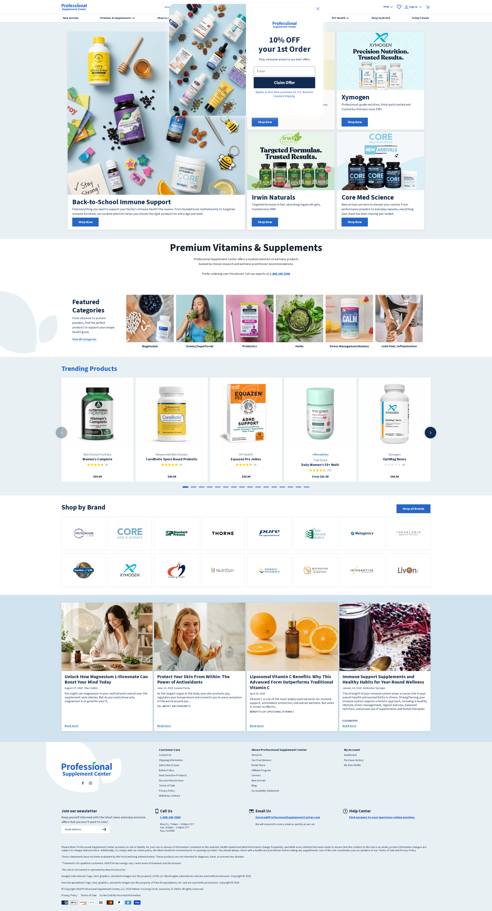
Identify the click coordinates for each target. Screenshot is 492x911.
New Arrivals (259, 781)
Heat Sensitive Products (173, 775)
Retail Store (258, 765)
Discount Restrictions (171, 781)
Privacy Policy (167, 791)
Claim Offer (284, 82)
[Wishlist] (399, 7)
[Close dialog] (318, 8)
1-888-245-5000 (280, 274)
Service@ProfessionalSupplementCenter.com (287, 817)
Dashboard (350, 755)
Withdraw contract (169, 796)
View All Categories (84, 339)
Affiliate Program (261, 770)
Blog (254, 786)
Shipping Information (171, 760)
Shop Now (85, 222)
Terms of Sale (167, 786)
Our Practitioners (261, 760)
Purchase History (354, 760)
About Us (257, 755)
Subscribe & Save (169, 765)
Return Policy (166, 770)
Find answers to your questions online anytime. (382, 817)
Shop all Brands (413, 509)
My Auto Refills (352, 765)
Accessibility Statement (265, 791)
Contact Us (165, 755)
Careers (256, 775)
